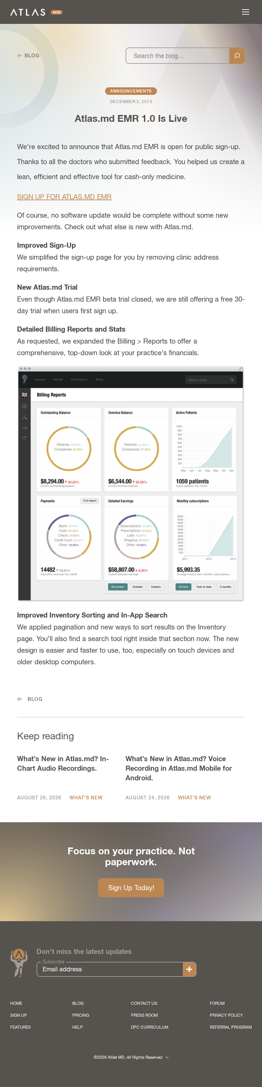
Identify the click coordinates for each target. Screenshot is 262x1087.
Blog (78, 1003)
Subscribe (53, 962)
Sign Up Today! (131, 888)
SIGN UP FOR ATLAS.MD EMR (64, 197)
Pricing (80, 1015)
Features (20, 1027)
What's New (86, 797)
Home (16, 1003)
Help (77, 1027)
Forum (217, 1003)
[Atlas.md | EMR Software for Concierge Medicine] (36, 12)
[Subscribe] (189, 969)
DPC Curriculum (149, 1027)
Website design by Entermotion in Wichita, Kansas (167, 1057)
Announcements (131, 91)
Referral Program (231, 1027)
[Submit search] (237, 55)
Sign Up (18, 1015)
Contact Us (144, 1003)
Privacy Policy (226, 1015)
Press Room (144, 1015)
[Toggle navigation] (245, 12)
